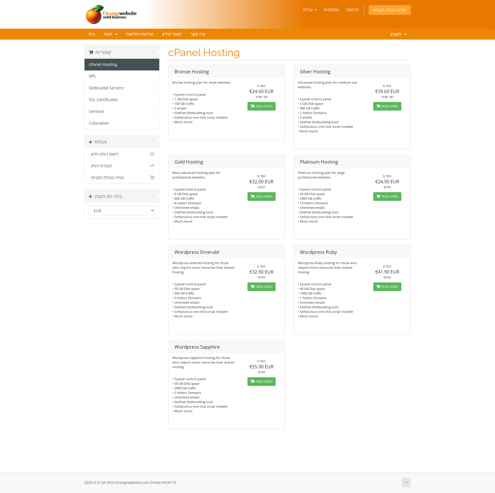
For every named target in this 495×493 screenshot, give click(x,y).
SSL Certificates (103, 99)
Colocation (99, 123)
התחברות (331, 9)
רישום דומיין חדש (104, 154)
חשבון (396, 34)
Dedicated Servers (106, 88)
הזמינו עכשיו (263, 106)
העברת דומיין (100, 165)
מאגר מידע (172, 34)
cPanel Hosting (103, 64)
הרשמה (352, 9)
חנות (109, 34)
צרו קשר (197, 34)
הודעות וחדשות (140, 34)
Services (97, 111)
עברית (308, 9)
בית (92, 34)
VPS (92, 76)
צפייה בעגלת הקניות (389, 10)
